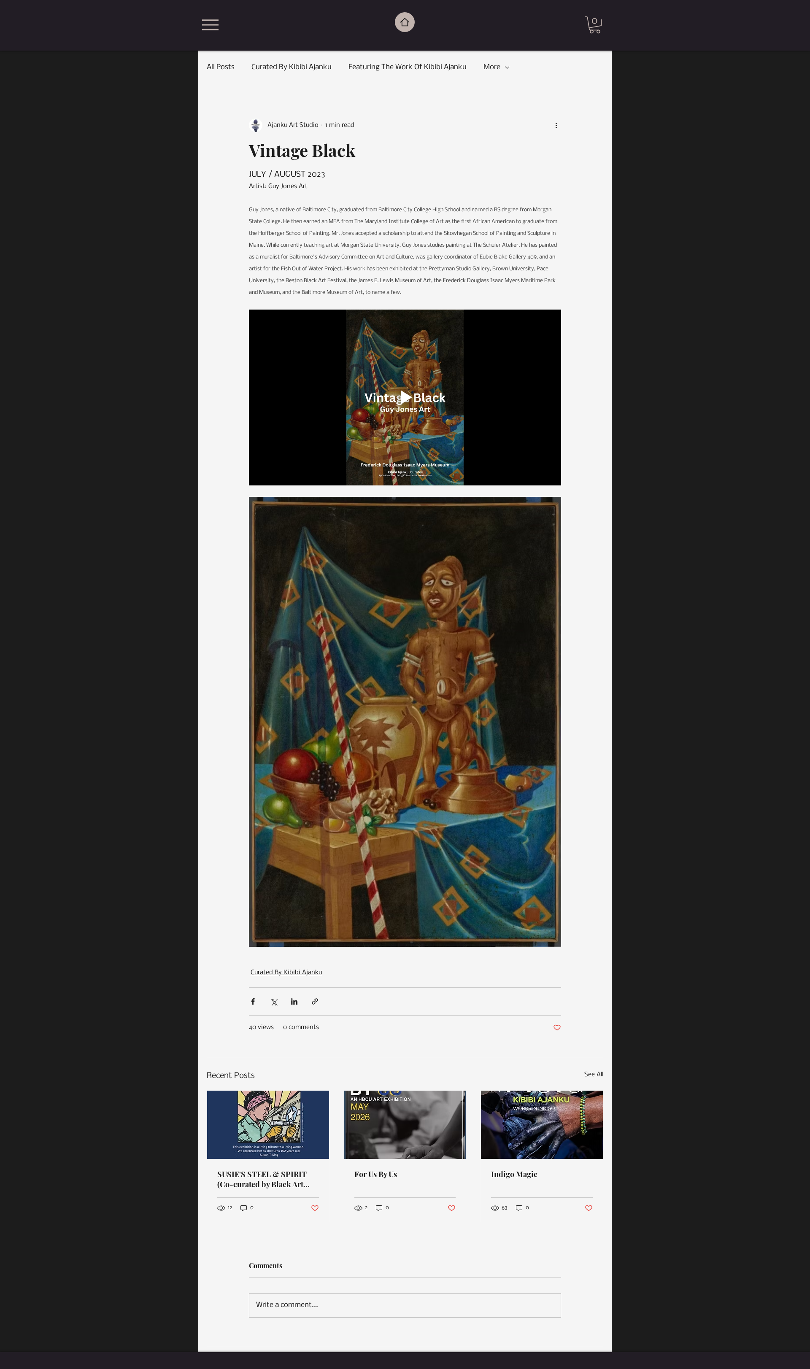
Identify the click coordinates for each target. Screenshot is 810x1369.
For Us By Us (375, 1174)
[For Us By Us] (405, 1125)
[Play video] (405, 397)
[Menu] (210, 24)
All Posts (221, 67)
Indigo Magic (514, 1174)
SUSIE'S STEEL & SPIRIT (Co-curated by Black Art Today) (262, 1179)
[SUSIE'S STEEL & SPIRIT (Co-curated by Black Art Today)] (268, 1125)
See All (593, 1074)
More (491, 67)
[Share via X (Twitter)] (274, 1001)
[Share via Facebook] (253, 1001)
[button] (595, 24)
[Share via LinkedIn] (294, 1001)
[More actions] (556, 125)
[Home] (405, 22)
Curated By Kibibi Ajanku (291, 67)
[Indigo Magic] (542, 1125)
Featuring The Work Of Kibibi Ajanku (407, 67)
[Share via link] (315, 1001)
